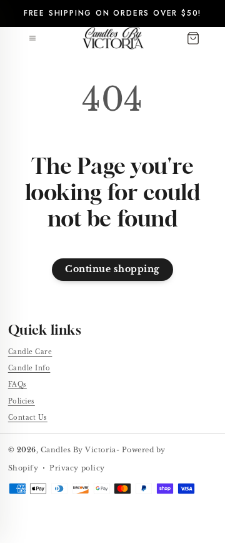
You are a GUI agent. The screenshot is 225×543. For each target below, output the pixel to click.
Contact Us (28, 418)
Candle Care (30, 352)
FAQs (17, 384)
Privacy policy (76, 468)
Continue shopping (112, 269)
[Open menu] (32, 38)
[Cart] (193, 38)
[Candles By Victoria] (113, 38)
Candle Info (29, 368)
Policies (21, 401)
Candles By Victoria (78, 449)
